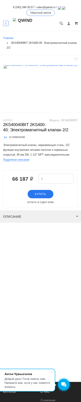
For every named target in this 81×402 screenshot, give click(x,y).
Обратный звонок (40, 12)
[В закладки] (76, 59)
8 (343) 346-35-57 (23, 7)
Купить (40, 194)
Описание (12, 216)
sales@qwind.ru (45, 7)
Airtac (8, 120)
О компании (47, 400)
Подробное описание (16, 159)
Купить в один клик (40, 202)
